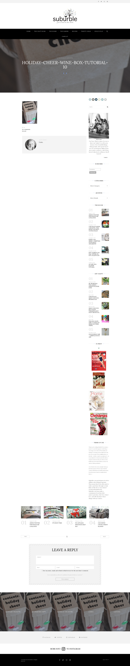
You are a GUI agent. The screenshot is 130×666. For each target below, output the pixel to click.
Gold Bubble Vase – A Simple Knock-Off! (94, 336)
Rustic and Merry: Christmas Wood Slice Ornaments (94, 242)
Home (29, 31)
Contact (65, 36)
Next (104, 536)
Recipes (74, 31)
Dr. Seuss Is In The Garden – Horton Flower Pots (94, 286)
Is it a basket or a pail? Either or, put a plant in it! (94, 254)
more (106, 157)
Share (24, 131)
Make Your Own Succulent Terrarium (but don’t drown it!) (94, 310)
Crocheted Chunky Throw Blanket (103, 524)
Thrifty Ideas (86, 31)
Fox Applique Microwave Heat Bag (80, 524)
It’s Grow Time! (57, 523)
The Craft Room (40, 31)
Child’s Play (98, 31)
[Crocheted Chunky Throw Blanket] (99, 512)
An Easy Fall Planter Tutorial (93, 266)
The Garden (64, 31)
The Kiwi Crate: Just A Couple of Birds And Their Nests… (94, 323)
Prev (25, 536)
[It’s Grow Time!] (54, 512)
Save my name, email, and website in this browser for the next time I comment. (65, 570)
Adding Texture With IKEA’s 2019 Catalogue (94, 216)
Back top (105, 659)
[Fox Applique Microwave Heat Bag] (76, 512)
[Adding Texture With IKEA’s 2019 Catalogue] (31, 512)
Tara (59, 58)
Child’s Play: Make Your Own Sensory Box (94, 298)
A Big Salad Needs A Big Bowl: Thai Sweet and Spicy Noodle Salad (94, 229)
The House (53, 31)
